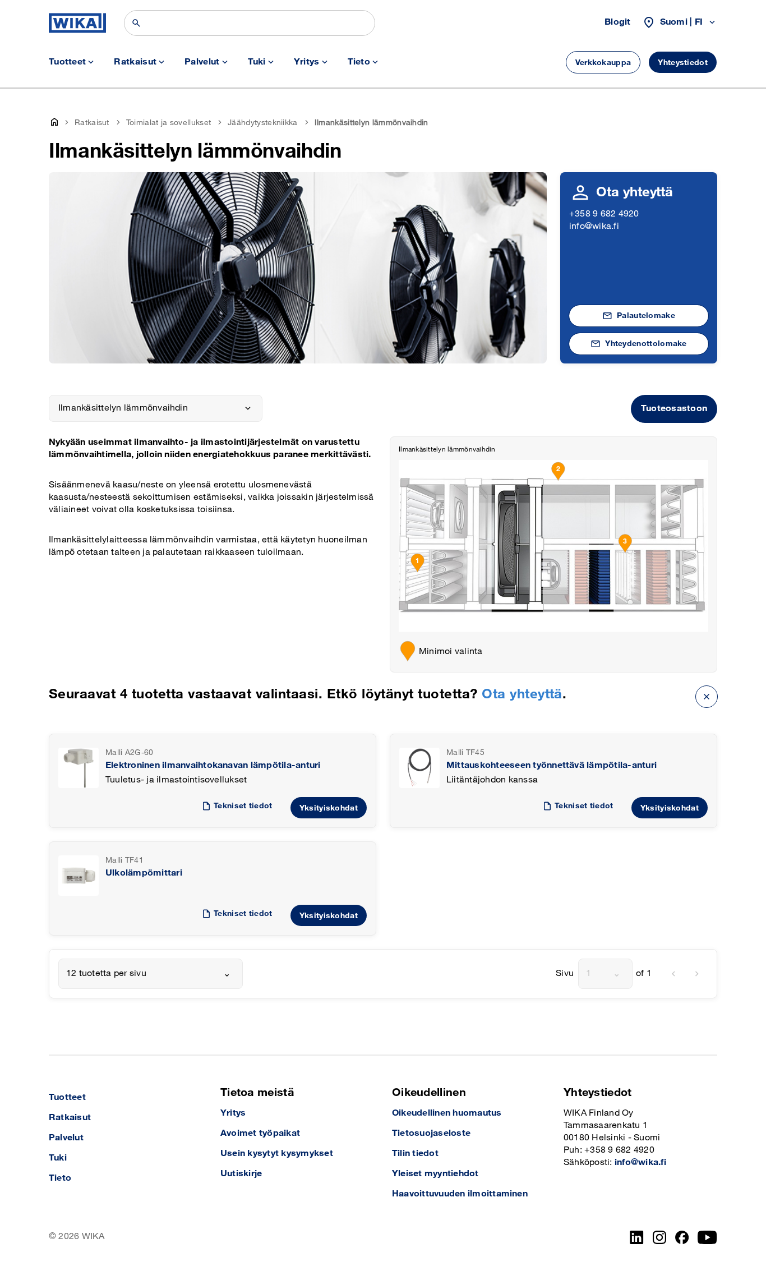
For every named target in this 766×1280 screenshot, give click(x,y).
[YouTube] (707, 1237)
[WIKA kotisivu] (77, 23)
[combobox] (150, 974)
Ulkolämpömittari (143, 873)
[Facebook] (682, 1237)
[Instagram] (659, 1237)
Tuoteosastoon (674, 408)
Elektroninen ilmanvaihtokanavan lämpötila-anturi (213, 765)
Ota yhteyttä (522, 694)
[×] (706, 696)
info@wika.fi (594, 226)
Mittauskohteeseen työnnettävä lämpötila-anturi (551, 765)
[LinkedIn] (637, 1237)
